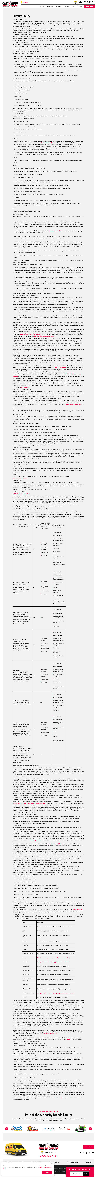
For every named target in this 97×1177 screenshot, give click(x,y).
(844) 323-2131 (86, 2)
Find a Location (25, 2)
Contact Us (68, 1039)
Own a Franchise (78, 6)
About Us (67, 6)
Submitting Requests (35, 840)
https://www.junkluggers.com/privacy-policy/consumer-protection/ (53, 958)
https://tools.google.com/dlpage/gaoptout (44, 336)
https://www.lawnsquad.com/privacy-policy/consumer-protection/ (53, 962)
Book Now (89, 6)
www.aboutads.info (25, 387)
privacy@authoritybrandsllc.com (73, 404)
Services (41, 6)
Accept (47, 1172)
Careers (88, 1162)
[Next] (90, 1128)
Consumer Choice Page (70, 373)
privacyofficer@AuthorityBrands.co (62, 1098)
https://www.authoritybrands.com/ (49, 143)
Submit (85, 1173)
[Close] (52, 1163)
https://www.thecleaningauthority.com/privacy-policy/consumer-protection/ (55, 993)
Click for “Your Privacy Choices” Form (21, 494)
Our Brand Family (73, 1162)
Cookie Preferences (44, 1167)
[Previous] (6, 1128)
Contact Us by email (77, 909)
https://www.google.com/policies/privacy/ (30, 334)
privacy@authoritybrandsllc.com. (20, 478)
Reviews (58, 6)
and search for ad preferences (60, 367)
